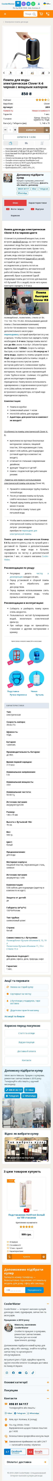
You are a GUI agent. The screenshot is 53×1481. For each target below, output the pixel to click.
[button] (4, 73)
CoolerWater (8, 4)
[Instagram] (6, 1372)
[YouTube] (19, 1372)
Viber (34, 189)
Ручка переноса (18, 694)
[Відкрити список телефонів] (48, 14)
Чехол (34, 691)
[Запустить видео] (26, 300)
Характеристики (38, 202)
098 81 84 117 (23, 189)
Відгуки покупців (26, 1042)
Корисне (15, 215)
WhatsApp (22, 193)
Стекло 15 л (12, 949)
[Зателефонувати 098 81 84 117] (18, 4)
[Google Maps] (26, 1372)
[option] (10, 73)
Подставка (13, 691)
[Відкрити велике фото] (26, 55)
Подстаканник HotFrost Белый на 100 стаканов (26, 1216)
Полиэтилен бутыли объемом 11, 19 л (25, 946)
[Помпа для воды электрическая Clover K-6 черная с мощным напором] (21, 73)
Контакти (26, 1060)
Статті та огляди (26, 1033)
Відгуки (39, 209)
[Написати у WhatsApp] (33, 4)
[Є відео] (26, 1210)
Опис (15, 202)
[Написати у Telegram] (28, 4)
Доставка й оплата (26, 1051)
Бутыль (40, 694)
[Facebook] (13, 1372)
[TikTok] (32, 1372)
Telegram (43, 189)
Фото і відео (17, 209)
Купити (26, 1256)
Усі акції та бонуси (14, 1016)
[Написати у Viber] (23, 4)
